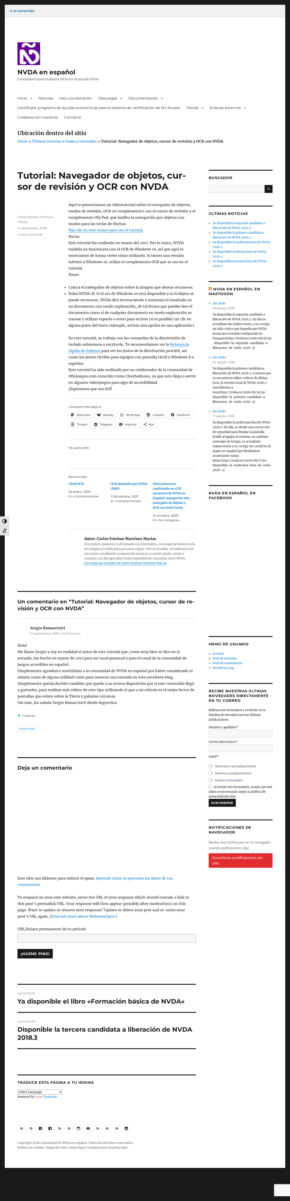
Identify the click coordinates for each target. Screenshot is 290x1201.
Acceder (218, 654)
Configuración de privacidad (107, 1148)
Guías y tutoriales (81, 141)
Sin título (219, 303)
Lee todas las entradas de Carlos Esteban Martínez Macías (125, 563)
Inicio (22, 98)
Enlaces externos (225, 108)
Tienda (192, 108)
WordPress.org (223, 668)
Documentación (143, 98)
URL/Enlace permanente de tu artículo (51, 929)
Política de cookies (30, 1148)
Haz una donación (75, 98)
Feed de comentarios (227, 663)
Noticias (46, 98)
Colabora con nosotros (37, 117)
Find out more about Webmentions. (83, 916)
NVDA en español (46, 72)
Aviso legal (76, 1148)
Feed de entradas (225, 658)
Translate (50, 1097)
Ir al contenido (22, 11)
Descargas (107, 98)
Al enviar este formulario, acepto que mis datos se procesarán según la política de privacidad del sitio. (240, 791)
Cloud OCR (76, 484)
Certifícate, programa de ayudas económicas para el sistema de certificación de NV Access (98, 108)
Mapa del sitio (56, 1148)
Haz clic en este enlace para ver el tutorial (105, 230)
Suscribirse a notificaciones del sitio (237, 860)
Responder (27, 728)
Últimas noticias (46, 141)
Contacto (72, 117)
